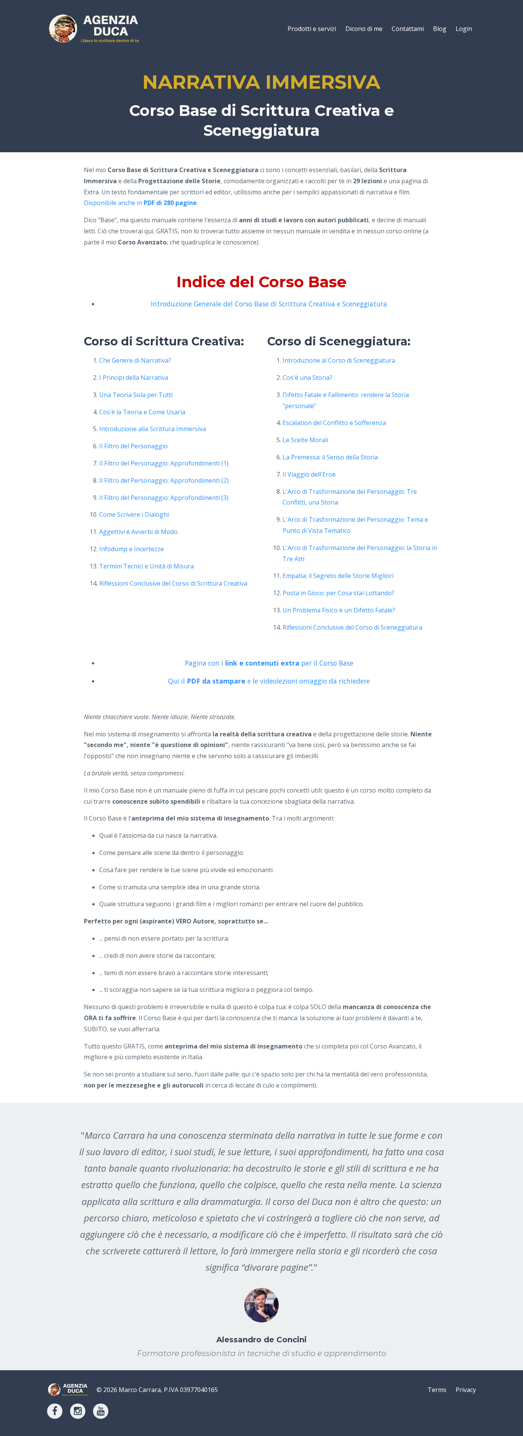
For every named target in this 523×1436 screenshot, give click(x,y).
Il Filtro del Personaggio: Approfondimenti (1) (164, 463)
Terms (437, 1390)
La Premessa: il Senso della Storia (330, 457)
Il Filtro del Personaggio (133, 446)
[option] (261, 1236)
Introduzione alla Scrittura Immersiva (152, 429)
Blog (439, 28)
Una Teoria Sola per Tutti (136, 395)
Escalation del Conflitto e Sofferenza (334, 422)
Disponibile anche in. (141, 203)
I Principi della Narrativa (133, 377)
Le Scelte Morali (305, 440)
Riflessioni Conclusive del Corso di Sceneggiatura (352, 627)
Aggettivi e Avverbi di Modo (138, 532)
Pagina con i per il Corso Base (269, 663)
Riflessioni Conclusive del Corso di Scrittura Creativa (173, 583)
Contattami (408, 28)
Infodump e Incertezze (131, 549)
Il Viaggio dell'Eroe (309, 474)
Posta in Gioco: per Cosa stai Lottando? (338, 593)
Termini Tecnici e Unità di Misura (146, 566)
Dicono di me (363, 28)
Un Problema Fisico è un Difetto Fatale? (339, 610)
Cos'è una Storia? (307, 377)
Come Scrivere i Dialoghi (134, 514)
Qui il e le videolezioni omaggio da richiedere (269, 680)
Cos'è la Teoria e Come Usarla (142, 412)
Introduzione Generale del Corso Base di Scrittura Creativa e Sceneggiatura (269, 303)
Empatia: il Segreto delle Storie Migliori (338, 575)
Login (464, 28)
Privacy (466, 1390)
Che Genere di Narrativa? (135, 360)
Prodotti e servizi (312, 28)
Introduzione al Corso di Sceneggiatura (339, 360)
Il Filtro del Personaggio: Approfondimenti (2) (164, 480)
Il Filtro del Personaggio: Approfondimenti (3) (164, 497)
